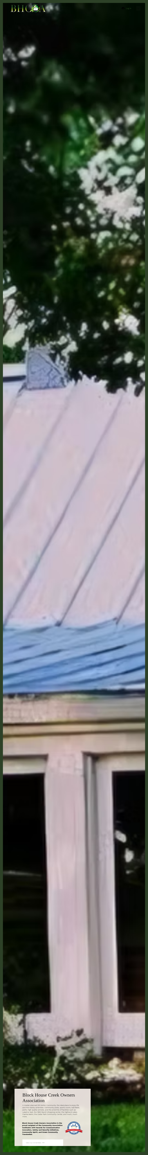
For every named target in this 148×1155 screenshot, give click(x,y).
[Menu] (138, 8)
